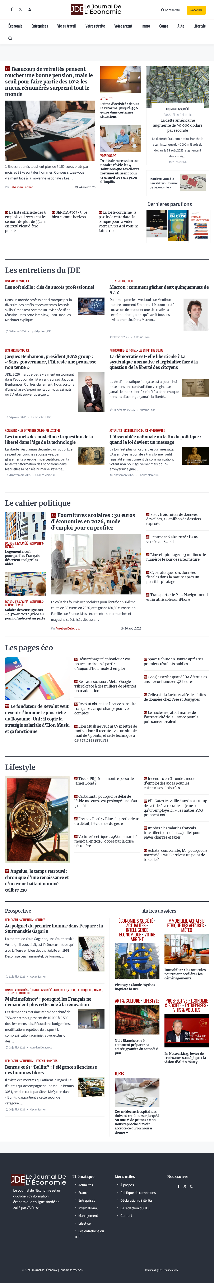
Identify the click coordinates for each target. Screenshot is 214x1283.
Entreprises (40, 26)
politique (24, 993)
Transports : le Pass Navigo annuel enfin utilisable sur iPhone (177, 597)
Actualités (11, 430)
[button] (10, 38)
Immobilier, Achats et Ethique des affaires (78, 990)
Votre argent (123, 26)
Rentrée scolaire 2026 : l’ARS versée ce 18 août (172, 539)
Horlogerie (11, 919)
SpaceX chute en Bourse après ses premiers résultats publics (174, 661)
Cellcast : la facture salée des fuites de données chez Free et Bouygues (175, 697)
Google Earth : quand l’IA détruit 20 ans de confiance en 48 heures (175, 679)
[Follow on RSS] (29, 9)
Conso (163, 26)
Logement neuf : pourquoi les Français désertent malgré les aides (22, 557)
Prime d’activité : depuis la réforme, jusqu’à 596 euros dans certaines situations (119, 110)
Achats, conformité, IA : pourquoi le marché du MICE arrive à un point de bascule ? (175, 855)
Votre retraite (95, 26)
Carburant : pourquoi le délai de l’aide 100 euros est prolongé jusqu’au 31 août (105, 801)
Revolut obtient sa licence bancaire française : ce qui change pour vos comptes (105, 708)
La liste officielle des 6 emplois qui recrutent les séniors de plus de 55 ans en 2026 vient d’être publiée (26, 221)
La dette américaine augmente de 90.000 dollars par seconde (177, 125)
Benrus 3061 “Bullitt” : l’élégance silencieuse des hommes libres (51, 1070)
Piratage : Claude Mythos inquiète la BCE (135, 987)
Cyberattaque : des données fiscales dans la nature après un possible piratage (172, 577)
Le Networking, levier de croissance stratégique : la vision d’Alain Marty (185, 1057)
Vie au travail (66, 26)
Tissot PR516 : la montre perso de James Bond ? (104, 781)
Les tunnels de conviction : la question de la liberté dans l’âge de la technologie (49, 439)
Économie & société (40, 990)
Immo (145, 26)
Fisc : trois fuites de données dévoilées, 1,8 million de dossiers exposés (173, 519)
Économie (15, 26)
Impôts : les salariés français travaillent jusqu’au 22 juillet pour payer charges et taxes (172, 833)
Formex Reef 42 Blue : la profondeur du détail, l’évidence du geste (106, 821)
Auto (180, 26)
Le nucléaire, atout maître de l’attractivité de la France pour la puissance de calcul (171, 717)
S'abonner (196, 10)
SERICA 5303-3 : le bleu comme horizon (69, 214)
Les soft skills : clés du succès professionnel (49, 287)
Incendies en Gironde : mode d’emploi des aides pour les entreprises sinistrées (169, 783)
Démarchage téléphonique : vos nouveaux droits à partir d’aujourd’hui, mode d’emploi (102, 664)
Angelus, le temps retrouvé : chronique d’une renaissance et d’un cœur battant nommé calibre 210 (37, 881)
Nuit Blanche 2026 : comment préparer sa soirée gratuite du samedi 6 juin (136, 1046)
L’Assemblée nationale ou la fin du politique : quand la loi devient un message (155, 439)
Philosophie (117, 350)
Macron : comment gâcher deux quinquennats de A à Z (159, 290)
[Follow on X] (20, 9)
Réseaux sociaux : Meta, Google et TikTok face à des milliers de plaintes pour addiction (105, 686)
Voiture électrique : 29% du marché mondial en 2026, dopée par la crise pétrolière (105, 841)
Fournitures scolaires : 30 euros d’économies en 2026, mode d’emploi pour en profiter (93, 521)
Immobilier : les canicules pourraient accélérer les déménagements (185, 974)
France (9, 990)
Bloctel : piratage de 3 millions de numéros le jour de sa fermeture (176, 557)
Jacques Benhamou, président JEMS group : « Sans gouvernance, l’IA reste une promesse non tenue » (50, 362)
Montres (40, 919)
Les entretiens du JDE (17, 281)
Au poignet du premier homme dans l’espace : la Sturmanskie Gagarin (54, 928)
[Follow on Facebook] (11, 9)
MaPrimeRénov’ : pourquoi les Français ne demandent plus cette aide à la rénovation (48, 1002)
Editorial (131, 350)
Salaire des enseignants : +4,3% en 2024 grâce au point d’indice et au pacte (25, 614)
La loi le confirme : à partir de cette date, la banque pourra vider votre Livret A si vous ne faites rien (119, 221)
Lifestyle (200, 26)
